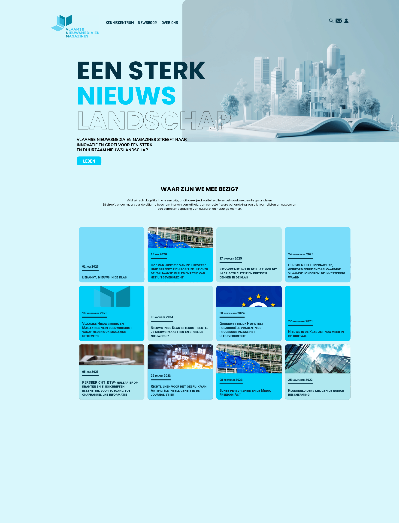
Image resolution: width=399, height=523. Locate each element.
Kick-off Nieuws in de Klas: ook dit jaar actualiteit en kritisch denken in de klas (248, 273)
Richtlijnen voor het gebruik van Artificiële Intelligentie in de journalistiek (178, 390)
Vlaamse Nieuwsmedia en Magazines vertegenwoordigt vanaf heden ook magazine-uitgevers (107, 330)
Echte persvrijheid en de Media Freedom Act (245, 392)
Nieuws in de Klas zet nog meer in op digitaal (316, 334)
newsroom (147, 22)
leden (89, 161)
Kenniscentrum (120, 22)
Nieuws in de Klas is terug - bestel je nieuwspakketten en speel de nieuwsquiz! (179, 332)
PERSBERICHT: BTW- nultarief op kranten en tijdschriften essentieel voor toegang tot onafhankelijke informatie (110, 388)
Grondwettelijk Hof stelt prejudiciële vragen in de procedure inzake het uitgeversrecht (241, 330)
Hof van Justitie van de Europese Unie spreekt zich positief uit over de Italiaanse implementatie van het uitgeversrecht (179, 271)
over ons (170, 22)
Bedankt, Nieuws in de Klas (104, 277)
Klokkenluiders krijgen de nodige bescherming (316, 392)
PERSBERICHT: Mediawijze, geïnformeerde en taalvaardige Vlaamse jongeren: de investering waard (316, 271)
